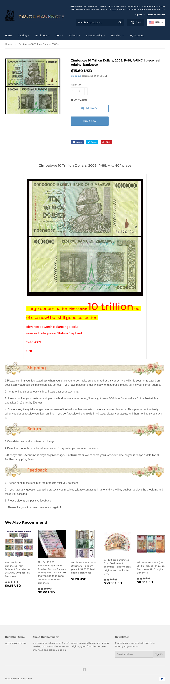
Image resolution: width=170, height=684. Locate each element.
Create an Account (156, 15)
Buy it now (89, 121)
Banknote (41, 35)
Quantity (76, 84)
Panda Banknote (22, 678)
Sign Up (159, 654)
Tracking (116, 35)
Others (73, 35)
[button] (12, 582)
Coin (59, 35)
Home (8, 35)
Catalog (23, 35)
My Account (137, 35)
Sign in (138, 15)
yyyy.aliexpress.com (16, 643)
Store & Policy (94, 35)
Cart (138, 22)
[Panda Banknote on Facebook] (84, 669)
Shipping (76, 75)
